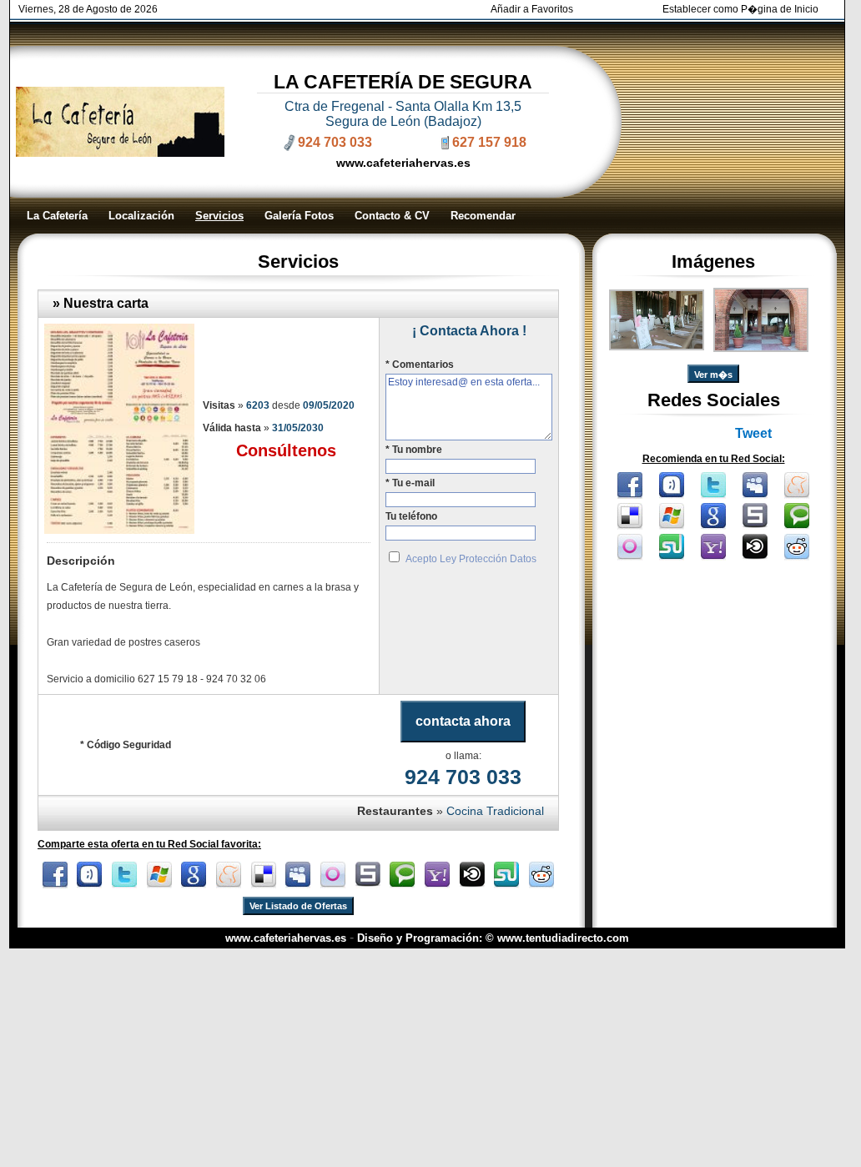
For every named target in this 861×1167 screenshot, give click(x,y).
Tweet (753, 433)
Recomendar (483, 215)
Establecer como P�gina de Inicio (740, 9)
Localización (141, 215)
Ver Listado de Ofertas (298, 906)
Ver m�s (713, 375)
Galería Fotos (299, 215)
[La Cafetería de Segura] (656, 346)
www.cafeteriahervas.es (403, 162)
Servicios (219, 215)
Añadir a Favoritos (532, 9)
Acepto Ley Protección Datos (470, 559)
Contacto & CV (392, 215)
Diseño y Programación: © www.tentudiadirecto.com (493, 938)
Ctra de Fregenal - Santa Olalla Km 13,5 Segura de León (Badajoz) (402, 113)
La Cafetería (57, 215)
